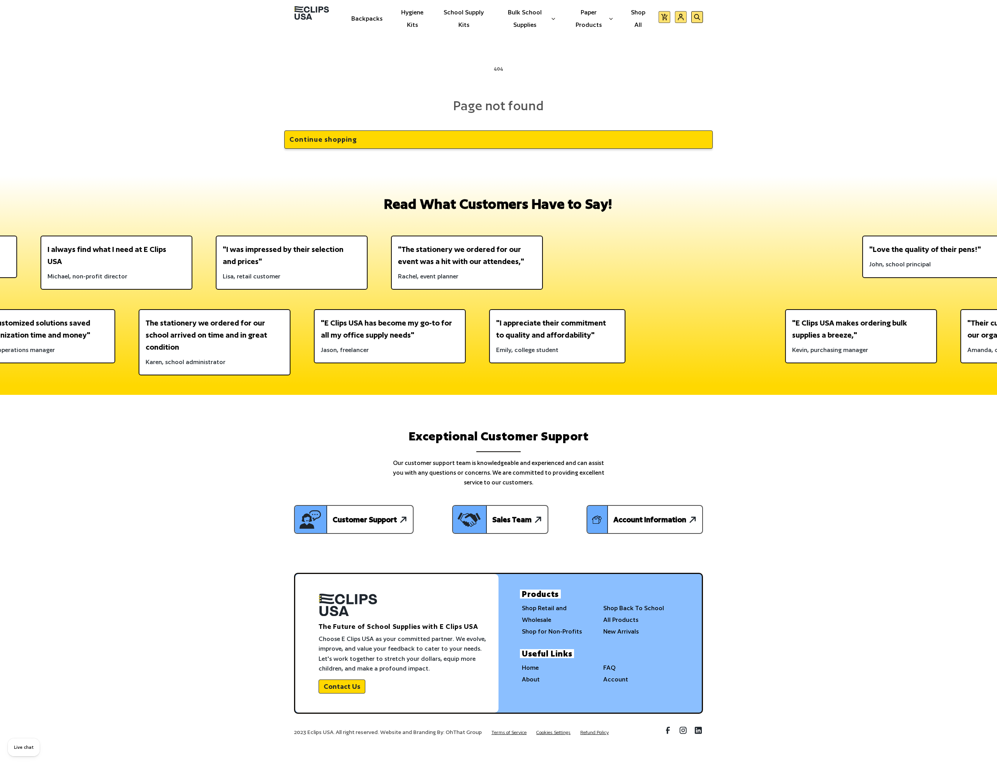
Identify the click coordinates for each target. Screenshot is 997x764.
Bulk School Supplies (525, 18)
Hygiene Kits (412, 18)
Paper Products (589, 18)
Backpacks (366, 18)
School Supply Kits (464, 18)
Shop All (638, 18)
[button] (664, 18)
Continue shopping (323, 139)
